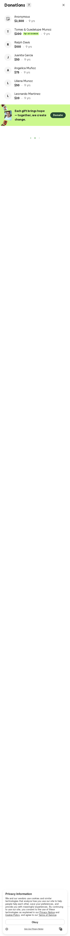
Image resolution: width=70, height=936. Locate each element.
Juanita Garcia (23, 55)
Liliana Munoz (23, 80)
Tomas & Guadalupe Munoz (32, 29)
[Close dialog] (63, 5)
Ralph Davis (22, 42)
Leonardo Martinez (27, 93)
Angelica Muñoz (25, 68)
